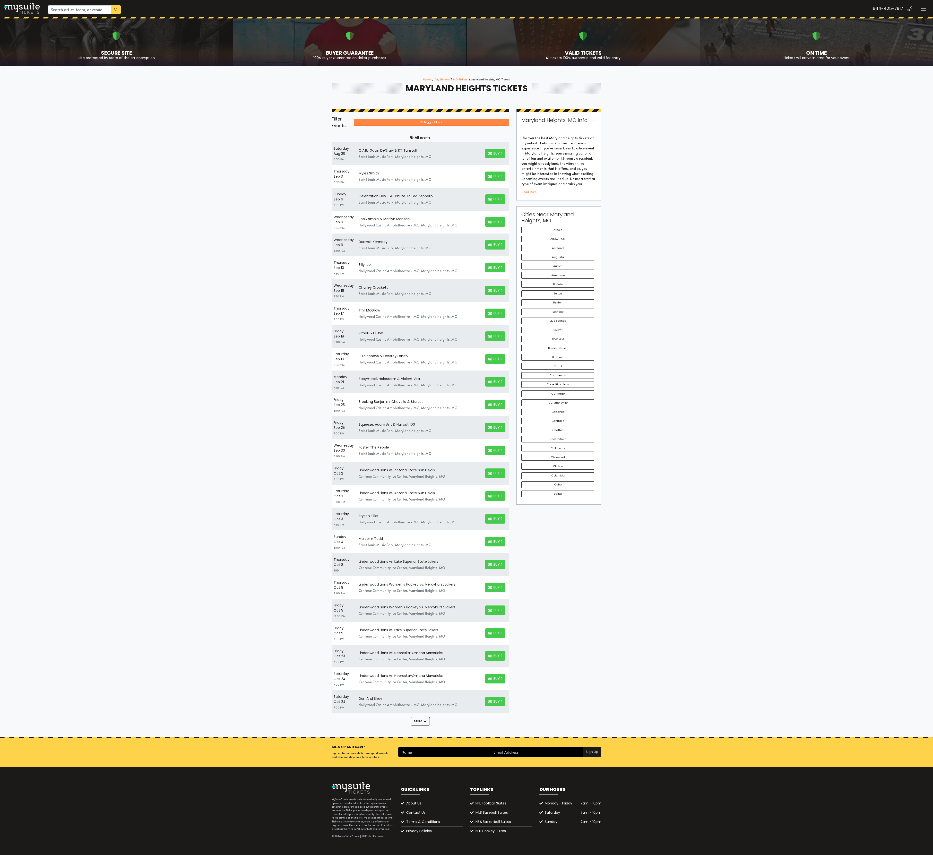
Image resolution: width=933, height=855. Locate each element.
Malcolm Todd (371, 538)
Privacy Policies (419, 831)
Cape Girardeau (558, 384)
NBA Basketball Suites (493, 821)
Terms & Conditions (423, 821)
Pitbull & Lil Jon (371, 333)
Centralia (558, 421)
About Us (413, 803)
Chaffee (557, 430)
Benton (557, 302)
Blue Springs (558, 321)
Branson (557, 357)
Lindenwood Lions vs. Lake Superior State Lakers (398, 561)
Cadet (557, 366)
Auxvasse (558, 275)
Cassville (558, 412)
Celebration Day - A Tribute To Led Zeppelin (396, 196)
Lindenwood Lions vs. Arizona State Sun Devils (397, 470)
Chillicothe (558, 448)
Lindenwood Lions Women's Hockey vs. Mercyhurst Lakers (407, 584)
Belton (558, 293)
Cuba (558, 484)
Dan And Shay (370, 698)
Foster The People (374, 447)
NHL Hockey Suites (490, 831)
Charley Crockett (373, 287)
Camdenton (558, 375)
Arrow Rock (557, 239)
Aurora (557, 266)
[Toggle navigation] (923, 8)
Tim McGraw (369, 310)
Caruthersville (558, 403)
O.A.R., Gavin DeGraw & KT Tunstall (388, 150)
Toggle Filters (432, 122)
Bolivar (557, 330)
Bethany (558, 312)
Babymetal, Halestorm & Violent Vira (389, 378)
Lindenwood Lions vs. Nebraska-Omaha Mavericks (401, 652)
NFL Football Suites (490, 803)
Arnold (557, 230)
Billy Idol (365, 264)
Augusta (558, 257)
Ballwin (558, 284)
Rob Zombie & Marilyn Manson (384, 218)
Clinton (558, 466)
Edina (558, 494)
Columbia (558, 475)
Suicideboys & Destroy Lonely (383, 356)
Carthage (558, 394)
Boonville (558, 339)
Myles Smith (369, 173)
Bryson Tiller (369, 515)
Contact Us (415, 812)
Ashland (558, 248)
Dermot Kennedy (373, 241)
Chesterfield (557, 439)
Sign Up (592, 751)
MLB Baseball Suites (491, 812)
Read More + (530, 192)
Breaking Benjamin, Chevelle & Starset (391, 401)
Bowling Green (558, 348)
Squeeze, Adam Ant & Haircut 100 (387, 424)
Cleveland (558, 457)
